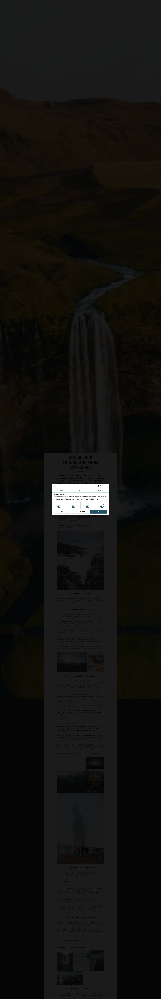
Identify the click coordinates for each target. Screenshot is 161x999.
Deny (62, 511)
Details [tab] (80, 490)
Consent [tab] (62, 490)
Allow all (98, 511)
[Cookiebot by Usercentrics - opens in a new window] (98, 486)
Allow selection (80, 511)
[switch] (73, 507)
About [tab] (99, 490)
